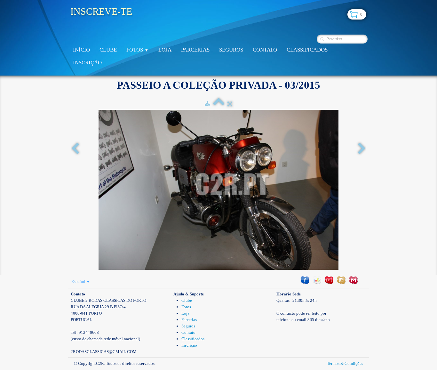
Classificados (307, 50)
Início (81, 50)
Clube (108, 50)
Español (80, 281)
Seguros (231, 50)
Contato (265, 50)
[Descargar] (207, 103)
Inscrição (87, 63)
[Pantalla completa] (229, 103)
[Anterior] (75, 149)
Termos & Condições (345, 363)
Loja (164, 50)
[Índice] (218, 103)
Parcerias (195, 50)
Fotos (137, 50)
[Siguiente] (361, 149)
